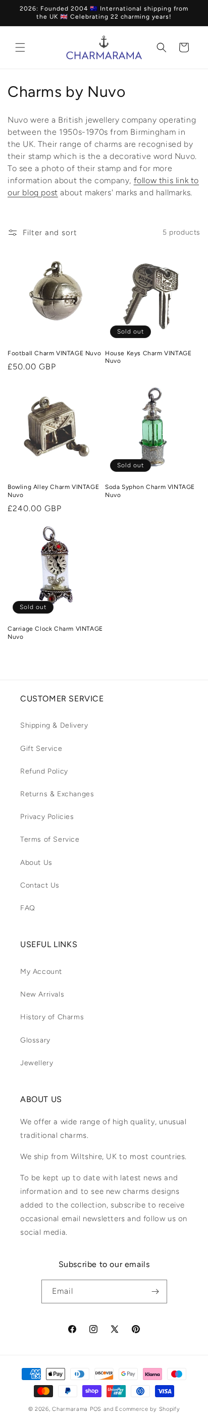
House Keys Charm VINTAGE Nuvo (148, 357)
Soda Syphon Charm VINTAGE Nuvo (150, 491)
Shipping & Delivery (54, 725)
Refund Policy (44, 771)
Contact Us (40, 885)
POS (95, 1409)
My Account (41, 971)
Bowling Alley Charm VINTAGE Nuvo (53, 491)
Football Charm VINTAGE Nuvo (54, 353)
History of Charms (52, 1017)
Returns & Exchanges (57, 794)
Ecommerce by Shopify (147, 1409)
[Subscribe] (155, 1291)
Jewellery (36, 1063)
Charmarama (70, 1409)
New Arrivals (42, 994)
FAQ (27, 908)
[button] (20, 47)
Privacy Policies (47, 816)
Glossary (35, 1040)
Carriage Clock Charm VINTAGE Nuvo (55, 632)
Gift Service (41, 748)
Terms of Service (50, 839)
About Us (36, 862)
